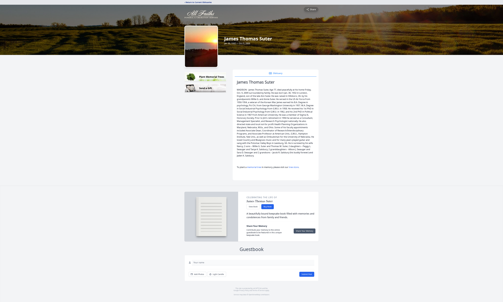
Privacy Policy (244, 290)
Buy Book (268, 206)
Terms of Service (259, 290)
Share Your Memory (304, 231)
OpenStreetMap (254, 294)
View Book (253, 206)
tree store (294, 167)
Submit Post (307, 274)
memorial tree (254, 167)
